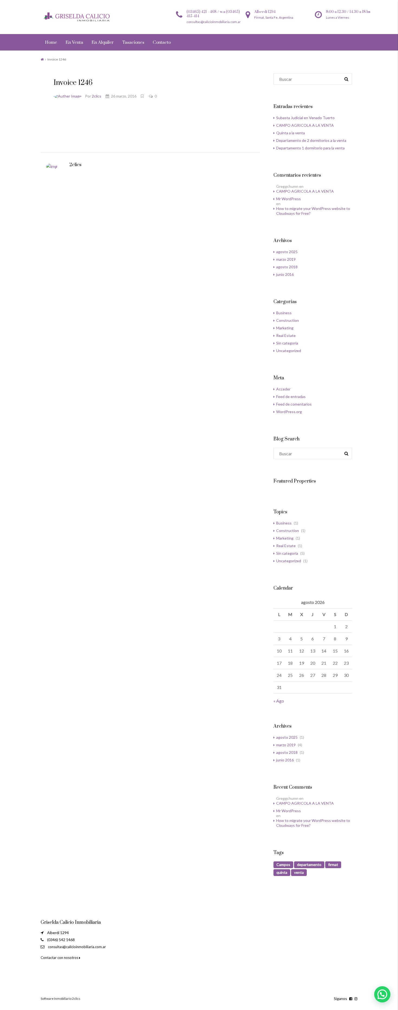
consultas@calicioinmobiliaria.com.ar (77, 947)
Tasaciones (133, 42)
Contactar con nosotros (60, 957)
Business (284, 312)
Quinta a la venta (290, 133)
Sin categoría (287, 343)
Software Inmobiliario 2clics (60, 998)
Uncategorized (288, 350)
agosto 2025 (287, 251)
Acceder (283, 389)
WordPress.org (289, 411)
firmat (333, 864)
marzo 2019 (286, 259)
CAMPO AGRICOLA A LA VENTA (305, 125)
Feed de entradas (291, 396)
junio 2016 (285, 274)
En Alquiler (103, 42)
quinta (281, 872)
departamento (309, 864)
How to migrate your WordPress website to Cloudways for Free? (313, 211)
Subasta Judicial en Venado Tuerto (305, 117)
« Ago (278, 700)
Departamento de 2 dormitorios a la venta (311, 140)
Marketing (284, 328)
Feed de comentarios (294, 404)
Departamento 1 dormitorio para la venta (310, 148)
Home (51, 42)
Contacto (162, 42)
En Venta (74, 42)
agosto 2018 (287, 267)
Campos (283, 864)
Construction (287, 320)
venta (299, 872)
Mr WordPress (288, 198)
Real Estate (286, 335)
